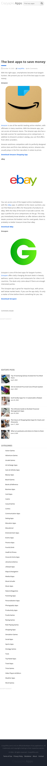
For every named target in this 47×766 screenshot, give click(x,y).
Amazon (4, 125)
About (35, 756)
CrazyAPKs (20, 68)
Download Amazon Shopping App (14, 154)
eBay (10, 205)
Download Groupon (9, 299)
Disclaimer (27, 756)
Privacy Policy (18, 756)
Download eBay (7, 227)
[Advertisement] (23, 32)
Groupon (4, 275)
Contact (41, 756)
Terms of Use (7, 756)
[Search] (42, 3)
